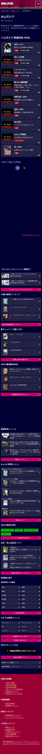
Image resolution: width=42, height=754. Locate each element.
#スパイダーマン (6, 530)
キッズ (24, 626)
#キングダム (5, 534)
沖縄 (23, 607)
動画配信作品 (10, 729)
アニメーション (27, 623)
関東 (23, 587)
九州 (3, 607)
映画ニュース (10, 727)
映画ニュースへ (20, 459)
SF (3, 626)
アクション (5, 623)
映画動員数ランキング (13, 715)
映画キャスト (16, 11)
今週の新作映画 (10, 685)
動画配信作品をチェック (20, 394)
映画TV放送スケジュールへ (20, 573)
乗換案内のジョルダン (14, 742)
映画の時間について (20, 657)
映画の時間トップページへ (10, 666)
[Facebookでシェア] (17, 168)
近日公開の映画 (10, 687)
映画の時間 (5, 11)
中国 (3, 603)
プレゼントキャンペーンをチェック (20, 289)
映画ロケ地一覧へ (20, 640)
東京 (3, 587)
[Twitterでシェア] (24, 168)
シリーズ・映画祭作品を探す (20, 538)
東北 (23, 595)
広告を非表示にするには (31, 235)
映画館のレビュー (11, 706)
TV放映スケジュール (12, 732)
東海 (23, 591)
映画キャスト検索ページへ (10, 662)
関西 (3, 591)
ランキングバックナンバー (14, 718)
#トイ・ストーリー (30, 530)
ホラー (24, 631)
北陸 (23, 599)
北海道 (4, 595)
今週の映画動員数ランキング (10, 324)
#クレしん (18, 530)
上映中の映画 (10, 683)
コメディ (5, 631)
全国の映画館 (10, 703)
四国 (23, 603)
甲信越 (4, 599)
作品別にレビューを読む (14, 694)
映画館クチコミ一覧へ (20, 636)
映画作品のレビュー (12, 691)
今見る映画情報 (10, 734)
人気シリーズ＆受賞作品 (14, 689)
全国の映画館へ (20, 613)
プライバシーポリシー (31, 742)
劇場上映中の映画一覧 (20, 359)
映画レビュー (20, 520)
